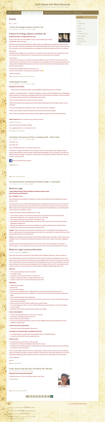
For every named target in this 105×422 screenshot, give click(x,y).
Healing (79, 31)
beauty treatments (20, 407)
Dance (25, 76)
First (28, 396)
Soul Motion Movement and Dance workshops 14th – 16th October (34, 137)
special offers (21, 418)
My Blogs (17, 13)
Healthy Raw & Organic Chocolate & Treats (58, 13)
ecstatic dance (30, 76)
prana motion (24, 390)
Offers (79, 43)
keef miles (18, 390)
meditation (9, 413)
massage (21, 410)
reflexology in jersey (29, 416)
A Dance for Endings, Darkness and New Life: (26, 27)
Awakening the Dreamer (17, 76)
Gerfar (15, 29)
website (13, 165)
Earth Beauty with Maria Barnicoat (52, 4)
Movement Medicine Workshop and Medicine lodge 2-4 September (34, 182)
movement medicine (20, 176)
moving (15, 416)
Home (10, 13)
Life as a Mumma (81, 36)
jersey (12, 410)
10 (51, 396)
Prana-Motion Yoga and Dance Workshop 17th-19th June (30, 369)
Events (29, 29)
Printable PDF (25, 252)
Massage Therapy (82, 41)
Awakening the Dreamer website (16, 131)
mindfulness (14, 413)
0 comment (33, 29)
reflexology (24, 416)
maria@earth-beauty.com (15, 122)
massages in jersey (30, 410)
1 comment (32, 139)
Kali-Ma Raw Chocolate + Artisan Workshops (83, 33)
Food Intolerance (81, 28)
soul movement (15, 418)
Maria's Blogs (81, 38)
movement (19, 413)
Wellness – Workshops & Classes (32, 13)
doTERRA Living (77, 13)
